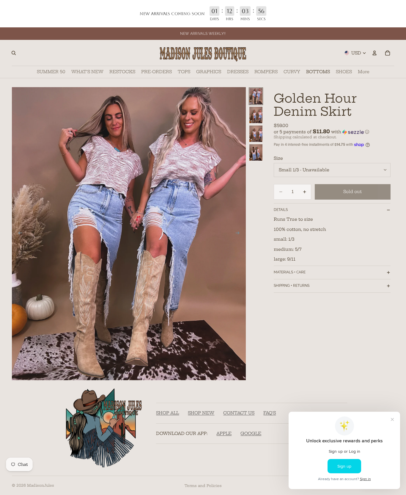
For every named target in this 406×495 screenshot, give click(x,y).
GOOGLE (250, 433)
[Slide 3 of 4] (255, 134)
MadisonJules (40, 485)
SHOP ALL (167, 413)
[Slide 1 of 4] (255, 96)
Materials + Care (290, 272)
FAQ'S (269, 413)
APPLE (224, 433)
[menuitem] (363, 72)
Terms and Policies (203, 485)
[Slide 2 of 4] (255, 115)
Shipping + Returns (291, 285)
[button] (332, 132)
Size (278, 158)
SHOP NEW (201, 413)
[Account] (374, 52)
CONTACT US (238, 413)
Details (281, 210)
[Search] (13, 52)
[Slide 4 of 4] (255, 152)
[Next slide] (239, 233)
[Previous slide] (18, 233)
